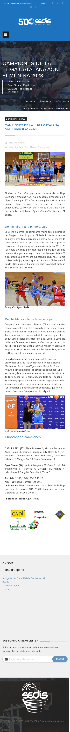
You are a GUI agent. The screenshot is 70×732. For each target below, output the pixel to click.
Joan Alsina (18, 142)
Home (29, 101)
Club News (30, 147)
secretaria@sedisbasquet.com (19, 3)
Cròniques (43, 101)
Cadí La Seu (16, 147)
